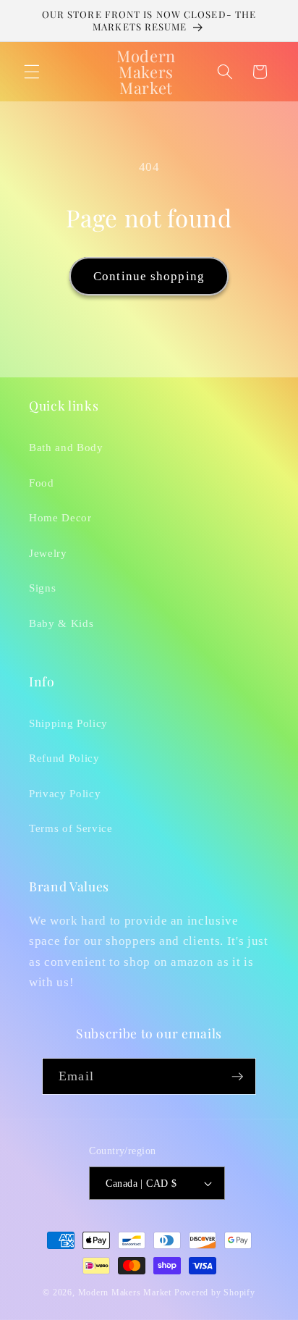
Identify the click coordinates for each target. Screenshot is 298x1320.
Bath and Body (66, 447)
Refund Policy (64, 758)
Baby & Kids (61, 623)
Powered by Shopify (214, 1292)
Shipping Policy (68, 723)
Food (41, 482)
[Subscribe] (237, 1077)
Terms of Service (71, 828)
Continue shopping (149, 276)
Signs (42, 587)
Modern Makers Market (124, 1292)
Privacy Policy (65, 793)
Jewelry (48, 553)
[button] (31, 71)
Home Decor (60, 517)
